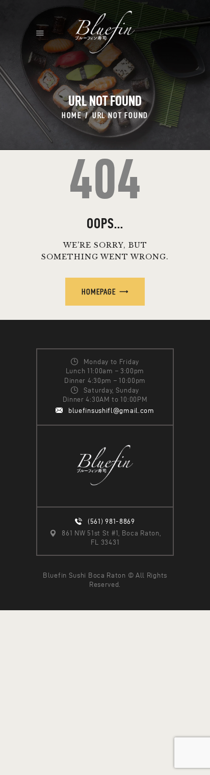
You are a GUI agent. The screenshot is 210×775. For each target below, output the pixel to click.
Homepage (99, 291)
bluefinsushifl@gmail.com (111, 410)
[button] (40, 32)
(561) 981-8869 (111, 521)
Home (72, 115)
